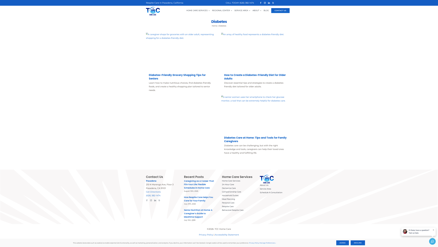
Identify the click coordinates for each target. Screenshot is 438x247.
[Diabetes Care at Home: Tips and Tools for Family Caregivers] (256, 114)
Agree (343, 243)
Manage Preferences (267, 243)
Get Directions (153, 192)
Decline (358, 243)
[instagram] (265, 3)
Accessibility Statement (227, 235)
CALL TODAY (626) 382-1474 (240, 3)
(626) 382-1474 (153, 195)
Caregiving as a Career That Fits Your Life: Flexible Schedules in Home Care (199, 184)
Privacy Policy (206, 235)
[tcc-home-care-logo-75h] (153, 8)
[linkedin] (269, 3)
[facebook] (261, 3)
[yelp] (273, 3)
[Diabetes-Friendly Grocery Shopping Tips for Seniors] (181, 51)
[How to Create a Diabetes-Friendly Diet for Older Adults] (256, 51)
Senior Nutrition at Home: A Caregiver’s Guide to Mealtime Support (198, 213)
